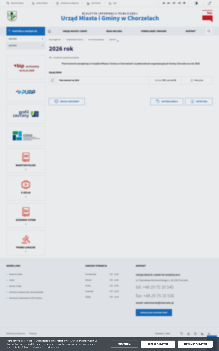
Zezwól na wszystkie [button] (195, 344)
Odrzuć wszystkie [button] (158, 344)
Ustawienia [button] (124, 344)
